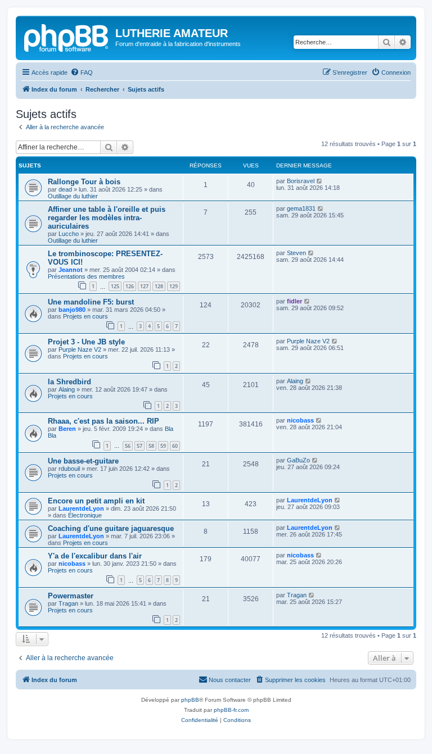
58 (151, 445)
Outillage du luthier (73, 196)
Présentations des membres (86, 276)
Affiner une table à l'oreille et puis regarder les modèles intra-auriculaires (106, 217)
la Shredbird (69, 382)
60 (175, 445)
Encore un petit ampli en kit (96, 501)
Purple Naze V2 (79, 349)
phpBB (190, 700)
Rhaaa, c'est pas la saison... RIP (103, 421)
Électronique (85, 515)
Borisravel (300, 181)
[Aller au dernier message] (319, 181)
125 (115, 286)
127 (144, 286)
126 (129, 286)
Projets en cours (85, 316)
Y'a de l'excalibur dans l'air (95, 556)
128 (159, 286)
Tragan (68, 603)
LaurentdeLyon (81, 508)
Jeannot (70, 269)
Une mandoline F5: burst (91, 302)
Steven (296, 252)
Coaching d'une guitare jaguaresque (111, 528)
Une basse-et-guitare (83, 461)
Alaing (66, 389)
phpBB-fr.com (231, 710)
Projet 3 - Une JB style (86, 342)
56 (127, 445)
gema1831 (301, 208)
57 (139, 445)
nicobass (300, 420)
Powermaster (70, 596)
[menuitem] (81, 72)
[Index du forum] (67, 36)
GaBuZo (298, 460)
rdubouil (69, 468)
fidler (294, 301)
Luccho (68, 233)
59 (163, 445)
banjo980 (72, 309)
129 (173, 286)
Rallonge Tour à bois (84, 182)
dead (65, 189)
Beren (67, 428)
